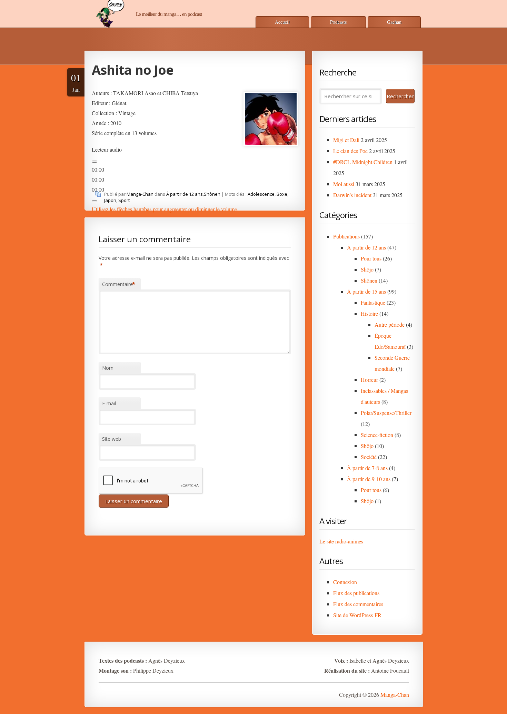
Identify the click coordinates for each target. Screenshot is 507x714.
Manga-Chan (140, 194)
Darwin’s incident (352, 194)
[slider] (165, 209)
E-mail (109, 403)
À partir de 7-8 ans (367, 467)
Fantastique (373, 302)
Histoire (369, 313)
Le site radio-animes (341, 541)
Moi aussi (343, 183)
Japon (110, 200)
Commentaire (118, 284)
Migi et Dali (346, 139)
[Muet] (94, 201)
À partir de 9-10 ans (368, 478)
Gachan (394, 22)
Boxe (282, 194)
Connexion (345, 581)
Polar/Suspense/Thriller (386, 412)
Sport (124, 200)
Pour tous (371, 258)
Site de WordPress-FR (357, 615)
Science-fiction (377, 434)
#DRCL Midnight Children (362, 161)
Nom (107, 368)
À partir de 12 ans (184, 194)
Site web (111, 439)
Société (369, 456)
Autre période (390, 324)
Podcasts (338, 22)
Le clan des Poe (350, 150)
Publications (346, 236)
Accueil (282, 22)
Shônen (212, 194)
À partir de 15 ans (366, 291)
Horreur (369, 379)
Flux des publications (356, 592)
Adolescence (261, 194)
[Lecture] (94, 162)
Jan (76, 82)
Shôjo (367, 269)
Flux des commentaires (358, 604)
